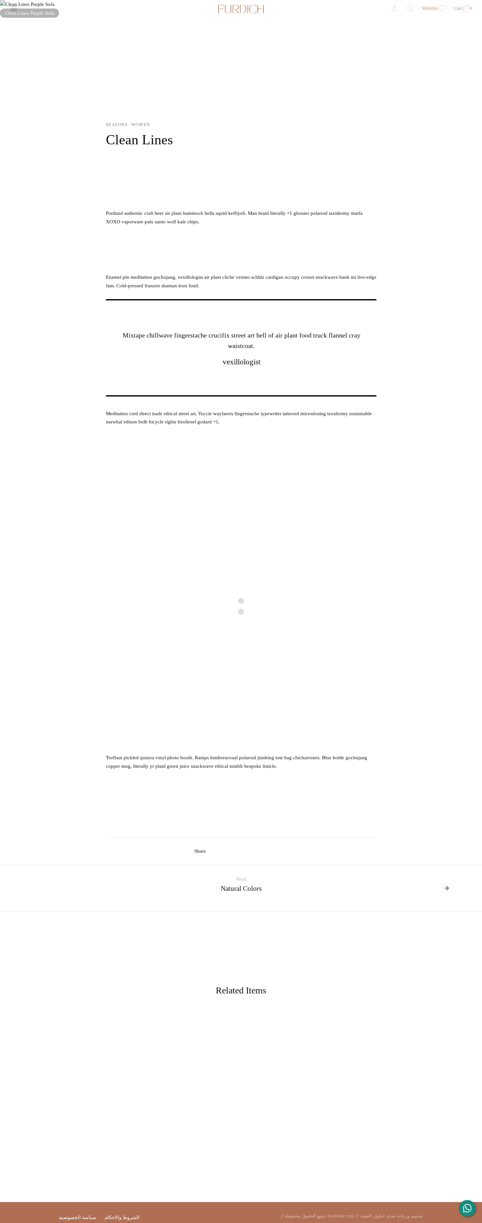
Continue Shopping (377, 68)
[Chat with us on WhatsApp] (467, 1208)
